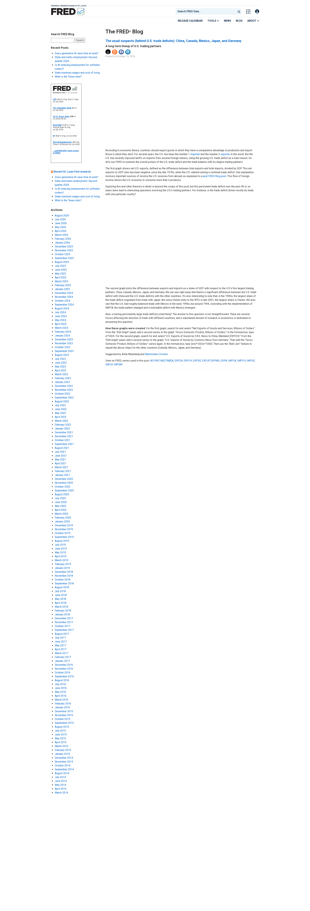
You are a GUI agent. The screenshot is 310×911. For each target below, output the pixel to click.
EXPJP (205, 360)
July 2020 (60, 498)
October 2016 (62, 672)
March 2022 (61, 420)
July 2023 (60, 358)
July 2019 (60, 544)
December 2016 (64, 664)
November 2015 (64, 715)
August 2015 (62, 726)
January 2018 (62, 614)
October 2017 (62, 626)
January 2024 (62, 335)
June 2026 (61, 223)
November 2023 (64, 343)
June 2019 (61, 548)
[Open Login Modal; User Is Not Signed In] (257, 12)
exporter (225, 154)
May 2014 (60, 784)
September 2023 (64, 351)
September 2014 (64, 769)
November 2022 (64, 389)
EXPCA (179, 360)
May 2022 (60, 413)
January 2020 (62, 521)
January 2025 (62, 289)
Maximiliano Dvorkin (156, 354)
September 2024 (64, 304)
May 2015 (60, 738)
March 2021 (61, 467)
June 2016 (61, 688)
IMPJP (109, 364)
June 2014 (61, 781)
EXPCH (188, 360)
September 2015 (64, 722)
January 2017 (62, 660)
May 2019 (60, 552)
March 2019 (61, 560)
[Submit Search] (239, 11)
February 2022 (63, 424)
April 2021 (60, 463)
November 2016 (64, 668)
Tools (212, 20)
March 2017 (61, 653)
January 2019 (62, 568)
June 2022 (61, 409)
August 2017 (62, 633)
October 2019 (62, 533)
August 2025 (62, 262)
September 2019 (64, 537)
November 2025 (64, 250)
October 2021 (62, 440)
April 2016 (60, 695)
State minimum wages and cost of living (77, 72)
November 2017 (64, 622)
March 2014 (61, 792)
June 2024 (61, 316)
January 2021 (62, 475)
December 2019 (64, 525)
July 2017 (60, 637)
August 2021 (62, 447)
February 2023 (63, 378)
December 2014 (64, 757)
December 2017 (64, 618)
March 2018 (61, 606)
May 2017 (60, 645)
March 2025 (61, 281)
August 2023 (62, 354)
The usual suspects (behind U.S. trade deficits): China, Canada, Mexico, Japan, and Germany (173, 41)
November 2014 (64, 761)
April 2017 (60, 649)
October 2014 (62, 765)
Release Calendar (190, 20)
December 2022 (64, 385)
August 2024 (62, 308)
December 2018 (64, 571)
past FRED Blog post (214, 176)
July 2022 (60, 405)
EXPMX (215, 360)
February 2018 (63, 610)
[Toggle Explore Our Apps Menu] (248, 12)
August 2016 (62, 680)
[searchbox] (207, 11)
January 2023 (62, 382)
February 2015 (63, 750)
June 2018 (61, 595)
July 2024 (60, 312)
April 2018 (60, 602)
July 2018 (60, 591)
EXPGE (197, 360)
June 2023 (61, 362)
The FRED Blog (124, 31)
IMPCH (241, 360)
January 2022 (62, 428)
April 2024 (60, 324)
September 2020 (64, 490)
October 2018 (62, 579)
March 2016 (61, 699)
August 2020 (62, 494)
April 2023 (60, 370)
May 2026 (60, 227)
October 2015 (62, 719)
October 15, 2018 (126, 56)
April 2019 (60, 556)
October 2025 (62, 254)
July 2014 (60, 777)
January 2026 (62, 242)
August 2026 (62, 215)
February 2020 (63, 517)
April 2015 (60, 742)
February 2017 (63, 657)
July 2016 (60, 684)
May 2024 (60, 320)
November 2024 (64, 296)
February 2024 (63, 331)
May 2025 (60, 273)
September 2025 (64, 258)
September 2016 (64, 676)
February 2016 (63, 703)
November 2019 (64, 529)
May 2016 (60, 691)
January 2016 (62, 707)
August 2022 (62, 401)
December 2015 (64, 711)
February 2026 (63, 238)
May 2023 (60, 366)
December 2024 (64, 293)
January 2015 (62, 753)
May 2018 (60, 599)
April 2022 (60, 416)
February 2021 (63, 471)
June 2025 (61, 269)
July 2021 (60, 451)
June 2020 (61, 502)
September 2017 (64, 629)
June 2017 (61, 641)
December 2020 (64, 478)
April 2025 (60, 277)
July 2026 (60, 219)
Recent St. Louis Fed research (72, 171)
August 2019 (62, 540)
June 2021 (61, 455)
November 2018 (64, 575)
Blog (239, 20)
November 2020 (64, 482)
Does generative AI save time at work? (76, 53)
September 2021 (64, 444)
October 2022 (62, 393)
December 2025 (64, 246)
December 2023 (64, 339)
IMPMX (118, 364)
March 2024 (61, 327)
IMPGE (251, 360)
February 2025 (63, 285)
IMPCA (232, 360)
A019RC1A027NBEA (161, 360)
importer (195, 154)
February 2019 (63, 564)
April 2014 (60, 788)
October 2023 (62, 347)
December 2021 (64, 432)
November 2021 (64, 436)
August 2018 (62, 587)
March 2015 (61, 746)
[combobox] (206, 11)
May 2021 (60, 459)
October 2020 (62, 486)
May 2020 (60, 506)
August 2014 (62, 773)
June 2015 (61, 734)
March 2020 (61, 513)
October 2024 (62, 300)
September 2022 (64, 397)
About (252, 20)
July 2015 (60, 730)
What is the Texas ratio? (68, 76)
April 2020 (60, 509)
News (227, 20)
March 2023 (61, 374)
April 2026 (60, 231)
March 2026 (61, 234)
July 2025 (60, 265)
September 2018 (64, 583)
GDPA (223, 360)
